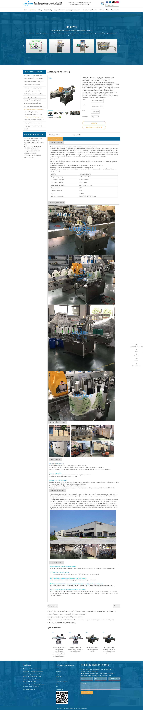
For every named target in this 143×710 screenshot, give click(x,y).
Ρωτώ (93, 123)
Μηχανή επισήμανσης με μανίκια (34, 114)
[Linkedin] (110, 2)
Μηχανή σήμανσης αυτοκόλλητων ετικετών (61, 611)
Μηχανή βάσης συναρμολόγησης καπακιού (35, 91)
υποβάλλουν (86, 693)
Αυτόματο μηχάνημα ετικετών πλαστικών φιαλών (92, 649)
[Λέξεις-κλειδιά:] (102, 3)
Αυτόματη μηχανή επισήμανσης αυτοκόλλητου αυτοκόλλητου (66, 617)
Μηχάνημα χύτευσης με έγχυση (33, 123)
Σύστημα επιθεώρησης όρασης (32, 103)
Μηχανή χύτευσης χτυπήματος (33, 126)
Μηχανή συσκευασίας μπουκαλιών (34, 119)
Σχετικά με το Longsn (62, 681)
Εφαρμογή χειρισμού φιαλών (31, 686)
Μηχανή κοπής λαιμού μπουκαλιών (32, 669)
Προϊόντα (58, 671)
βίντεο (57, 684)
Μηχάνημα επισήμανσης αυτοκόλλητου (35, 117)
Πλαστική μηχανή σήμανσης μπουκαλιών (60, 614)
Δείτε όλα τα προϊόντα (29, 689)
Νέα (57, 686)
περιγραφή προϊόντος (55, 139)
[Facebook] (107, 2)
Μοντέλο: (51, 135)
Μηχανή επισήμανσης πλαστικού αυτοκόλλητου (99, 620)
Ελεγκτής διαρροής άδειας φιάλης (33, 78)
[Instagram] (118, 2)
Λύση (57, 674)
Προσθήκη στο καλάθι (93, 127)
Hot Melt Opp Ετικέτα (31, 112)
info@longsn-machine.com (83, 2)
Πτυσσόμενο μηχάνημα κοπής (32, 97)
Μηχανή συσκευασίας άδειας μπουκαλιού (35, 81)
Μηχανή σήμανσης (80, 614)
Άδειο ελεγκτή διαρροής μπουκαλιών (33, 671)
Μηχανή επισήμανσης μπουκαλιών (34, 109)
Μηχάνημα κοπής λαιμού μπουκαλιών (34, 75)
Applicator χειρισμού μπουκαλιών (33, 94)
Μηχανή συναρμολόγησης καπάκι (32, 676)
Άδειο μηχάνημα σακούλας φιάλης (32, 674)
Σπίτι (57, 669)
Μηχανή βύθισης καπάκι (29, 681)
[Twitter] (113, 2)
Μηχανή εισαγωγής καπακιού (32, 84)
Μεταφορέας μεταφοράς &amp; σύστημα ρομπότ (35, 100)
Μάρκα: (74, 135)
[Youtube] (115, 2)
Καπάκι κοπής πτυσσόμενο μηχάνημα (33, 684)
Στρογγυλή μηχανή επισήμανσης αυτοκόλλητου (62, 622)
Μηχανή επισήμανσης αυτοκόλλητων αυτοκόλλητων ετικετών (66, 620)
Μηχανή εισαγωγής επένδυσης (31, 679)
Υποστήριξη (59, 676)
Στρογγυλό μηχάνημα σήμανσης (105, 611)
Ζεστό (57, 679)
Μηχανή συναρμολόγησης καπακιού (34, 88)
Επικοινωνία (59, 689)
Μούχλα (26, 129)
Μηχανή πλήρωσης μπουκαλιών (33, 106)
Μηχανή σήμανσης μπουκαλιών (85, 611)
